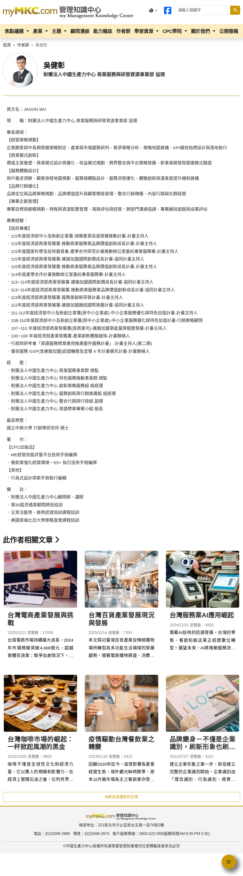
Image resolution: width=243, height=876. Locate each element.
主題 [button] (57, 31)
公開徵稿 (228, 31)
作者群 (123, 31)
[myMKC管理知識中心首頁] (69, 11)
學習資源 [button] (144, 31)
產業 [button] (38, 31)
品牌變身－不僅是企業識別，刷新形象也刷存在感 (202, 747)
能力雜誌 (102, 31)
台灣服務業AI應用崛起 (202, 615)
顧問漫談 (79, 31)
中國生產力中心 (79, 846)
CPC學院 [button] (173, 31)
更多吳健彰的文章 (123, 797)
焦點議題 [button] (15, 31)
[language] (153, 10)
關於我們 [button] (201, 31)
